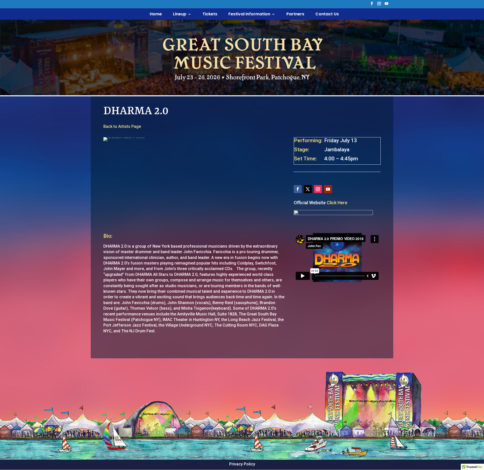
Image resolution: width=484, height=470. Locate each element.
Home (156, 14)
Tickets (209, 14)
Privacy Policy (242, 464)
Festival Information (249, 14)
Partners (295, 14)
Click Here (337, 202)
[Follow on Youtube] (328, 189)
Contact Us (327, 14)
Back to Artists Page (122, 126)
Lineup (179, 14)
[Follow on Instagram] (318, 189)
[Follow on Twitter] (308, 189)
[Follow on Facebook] (298, 189)
